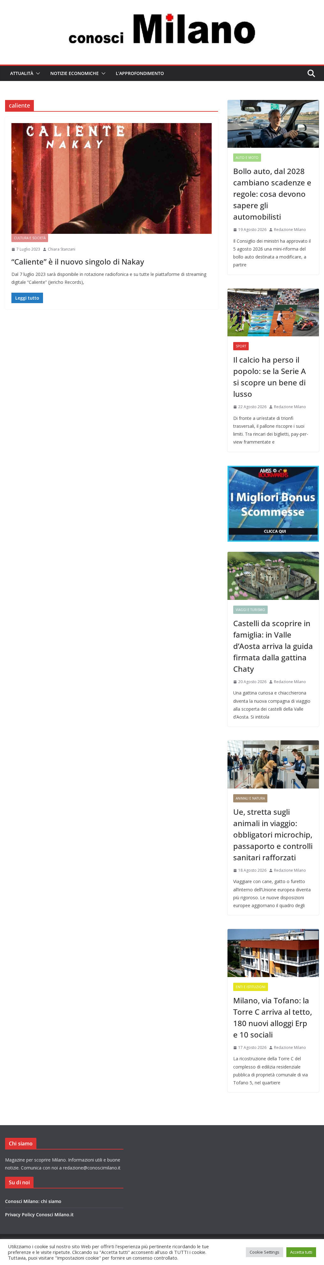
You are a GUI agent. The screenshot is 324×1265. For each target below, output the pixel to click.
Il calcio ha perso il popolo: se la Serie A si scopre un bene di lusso (269, 376)
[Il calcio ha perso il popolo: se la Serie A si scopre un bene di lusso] (273, 313)
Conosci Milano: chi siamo (33, 1201)
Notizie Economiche (74, 73)
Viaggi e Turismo (250, 610)
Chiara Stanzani (61, 249)
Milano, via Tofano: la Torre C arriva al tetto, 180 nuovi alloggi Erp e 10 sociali (272, 1017)
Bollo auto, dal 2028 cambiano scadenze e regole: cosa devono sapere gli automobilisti (272, 194)
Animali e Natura (250, 798)
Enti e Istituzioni (250, 987)
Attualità (21, 73)
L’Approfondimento (140, 73)
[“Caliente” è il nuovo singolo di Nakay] (111, 178)
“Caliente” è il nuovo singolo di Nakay (77, 261)
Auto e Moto (247, 157)
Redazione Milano (290, 229)
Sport (241, 346)
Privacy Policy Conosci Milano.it (39, 1215)
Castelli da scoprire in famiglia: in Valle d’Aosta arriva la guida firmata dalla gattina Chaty (273, 646)
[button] (36, 73)
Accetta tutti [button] (301, 1252)
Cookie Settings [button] (264, 1252)
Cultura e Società (30, 238)
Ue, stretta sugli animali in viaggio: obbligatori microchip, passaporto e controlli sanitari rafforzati (273, 835)
